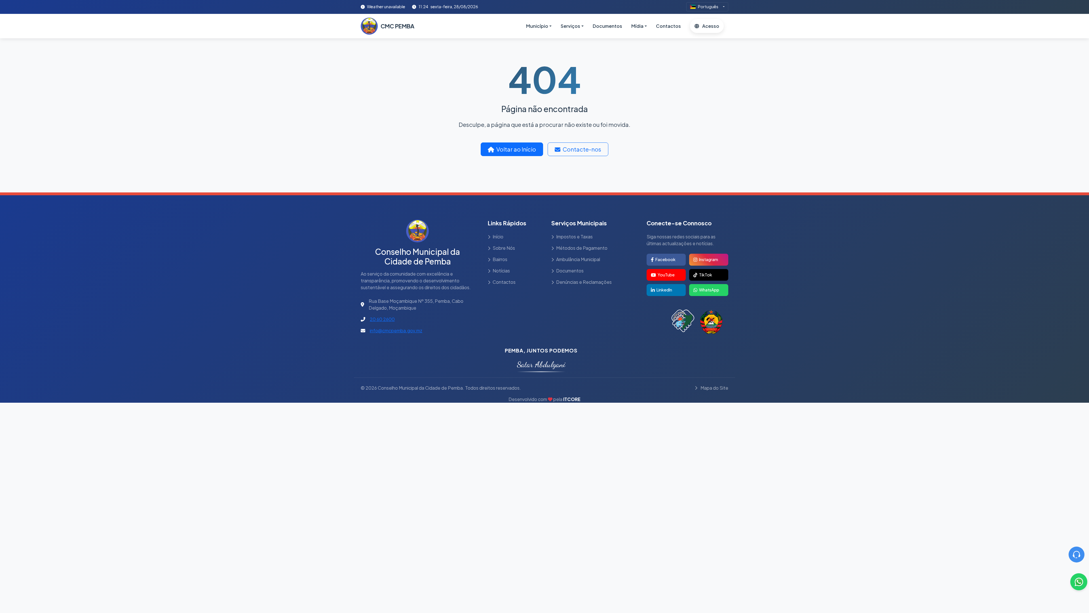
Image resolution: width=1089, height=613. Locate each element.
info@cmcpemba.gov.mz (396, 330)
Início (498, 237)
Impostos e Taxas (574, 237)
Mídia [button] (637, 26)
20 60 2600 (382, 319)
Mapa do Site (714, 388)
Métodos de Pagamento (581, 248)
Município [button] (537, 26)
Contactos (668, 26)
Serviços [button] (570, 26)
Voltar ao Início (516, 149)
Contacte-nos (582, 149)
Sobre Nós (504, 248)
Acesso (710, 26)
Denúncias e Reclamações (584, 282)
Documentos (607, 26)
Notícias (501, 271)
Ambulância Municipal (578, 259)
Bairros (500, 259)
